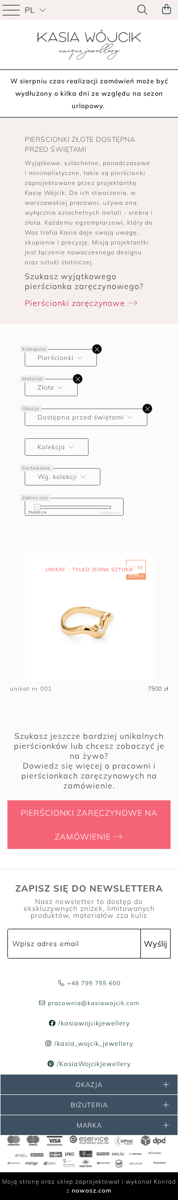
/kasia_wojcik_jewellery (93, 1043)
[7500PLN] (37, 507)
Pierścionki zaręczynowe (76, 303)
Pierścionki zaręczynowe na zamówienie (89, 824)
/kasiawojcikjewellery (93, 1023)
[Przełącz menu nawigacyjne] (12, 10)
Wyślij (155, 944)
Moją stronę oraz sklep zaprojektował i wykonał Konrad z (89, 1186)
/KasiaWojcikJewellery (93, 1064)
